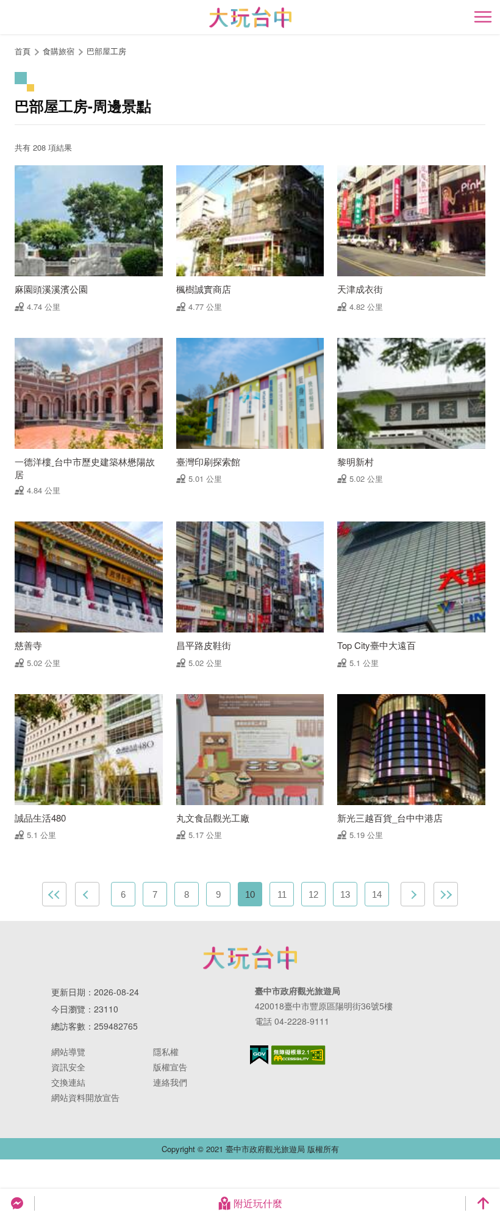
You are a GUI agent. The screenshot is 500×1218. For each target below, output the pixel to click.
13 (345, 894)
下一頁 (413, 894)
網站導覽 (68, 1051)
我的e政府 (259, 1054)
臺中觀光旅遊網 (250, 17)
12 (313, 894)
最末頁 (446, 894)
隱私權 (166, 1051)
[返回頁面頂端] (483, 1203)
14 (377, 894)
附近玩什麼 (258, 1203)
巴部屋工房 (106, 51)
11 (282, 894)
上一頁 (87, 894)
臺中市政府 (250, 957)
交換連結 (68, 1082)
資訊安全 (68, 1067)
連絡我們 (170, 1082)
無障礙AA (298, 1055)
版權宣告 (170, 1067)
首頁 (22, 51)
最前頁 (54, 894)
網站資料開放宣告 (85, 1097)
